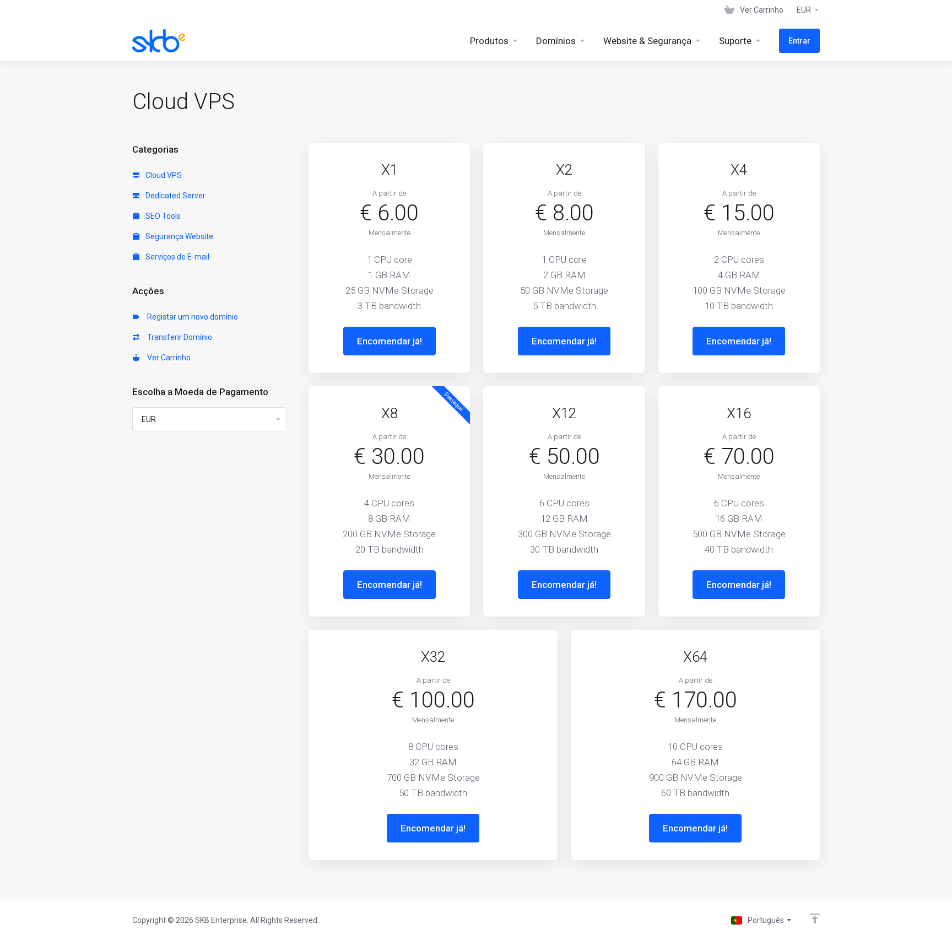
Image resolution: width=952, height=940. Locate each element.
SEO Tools (162, 216)
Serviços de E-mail (176, 256)
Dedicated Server (174, 195)
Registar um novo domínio (191, 316)
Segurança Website (178, 236)
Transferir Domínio (178, 337)
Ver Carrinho (167, 357)
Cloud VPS (163, 175)
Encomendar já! (389, 341)
